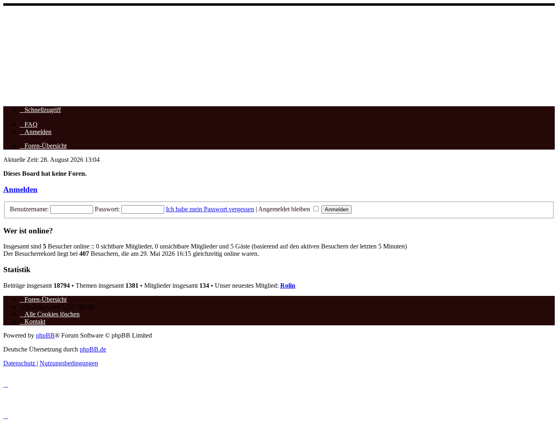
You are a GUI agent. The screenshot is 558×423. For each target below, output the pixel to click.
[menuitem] (29, 124)
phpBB (45, 335)
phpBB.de (93, 349)
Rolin (287, 285)
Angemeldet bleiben (285, 209)
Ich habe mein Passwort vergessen (210, 209)
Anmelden (20, 189)
